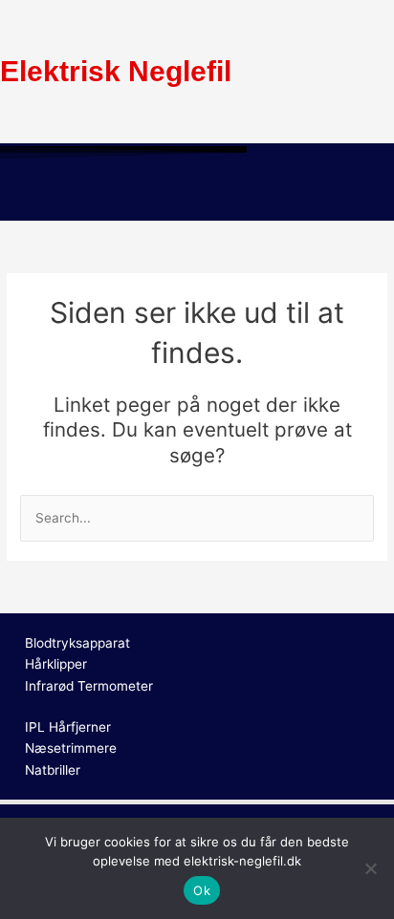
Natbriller (52, 770)
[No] (370, 868)
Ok (201, 890)
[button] (197, 193)
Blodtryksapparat (77, 643)
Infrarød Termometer (89, 686)
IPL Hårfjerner (68, 727)
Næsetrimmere (71, 748)
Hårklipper (56, 664)
